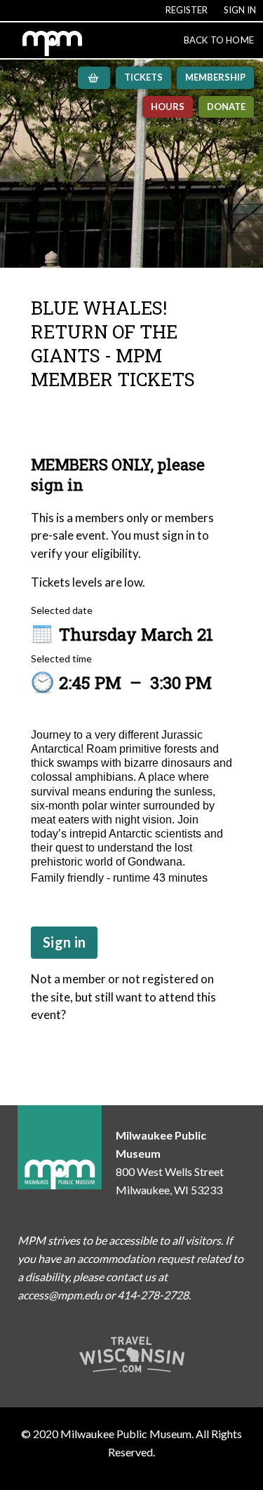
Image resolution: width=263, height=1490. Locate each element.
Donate (226, 106)
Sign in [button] (64, 942)
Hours (167, 106)
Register (187, 9)
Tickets (143, 77)
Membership (215, 77)
